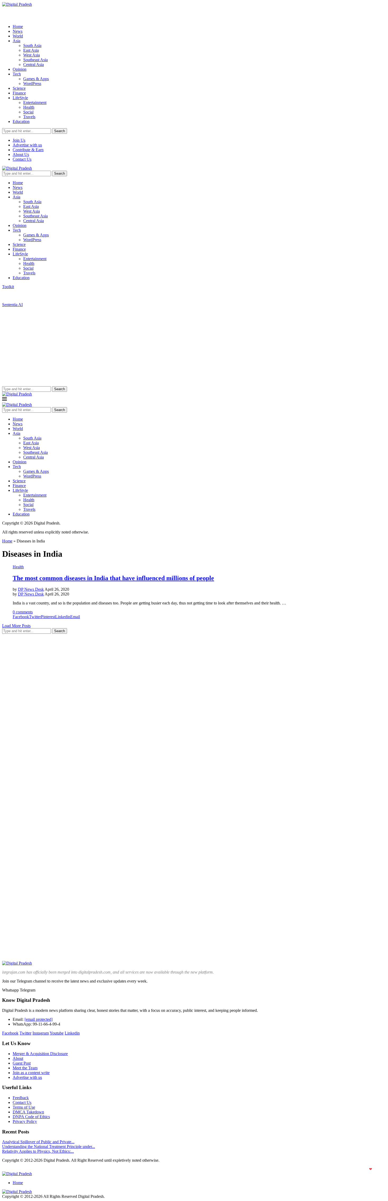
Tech (17, 74)
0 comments (23, 612)
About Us (21, 154)
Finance (19, 93)
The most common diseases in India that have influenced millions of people (113, 578)
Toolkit (8, 286)
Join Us (19, 140)
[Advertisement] (194, 347)
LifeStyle (20, 98)
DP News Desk (31, 589)
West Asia (31, 55)
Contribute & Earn (28, 149)
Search (59, 131)
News (17, 31)
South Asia (32, 45)
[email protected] (39, 1019)
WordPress (32, 83)
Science (19, 88)
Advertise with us (27, 145)
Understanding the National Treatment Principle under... (48, 1146)
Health (28, 107)
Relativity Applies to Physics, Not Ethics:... (38, 1151)
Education (21, 121)
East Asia (31, 50)
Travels (29, 117)
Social (28, 112)
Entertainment (34, 102)
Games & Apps (36, 79)
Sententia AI (12, 304)
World (18, 36)
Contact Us (22, 159)
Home (18, 26)
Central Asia (33, 64)
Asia (16, 41)
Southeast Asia (35, 60)
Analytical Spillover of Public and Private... (38, 1142)
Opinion (19, 69)
